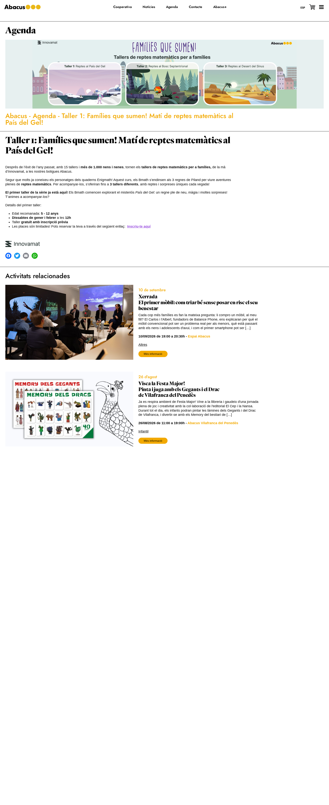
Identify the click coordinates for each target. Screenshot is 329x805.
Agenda (20, 30)
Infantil (143, 431)
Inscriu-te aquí (139, 226)
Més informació (153, 353)
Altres (142, 345)
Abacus (16, 116)
